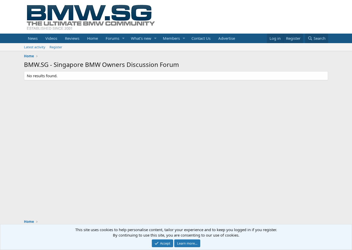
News (33, 38)
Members (171, 38)
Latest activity (34, 47)
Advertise (226, 38)
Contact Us (201, 38)
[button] (123, 38)
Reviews (72, 38)
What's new (141, 38)
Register (55, 47)
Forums (112, 38)
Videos (51, 38)
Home (92, 38)
